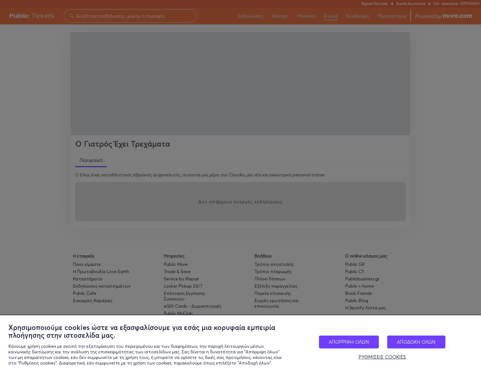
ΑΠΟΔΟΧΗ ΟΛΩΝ (416, 342)
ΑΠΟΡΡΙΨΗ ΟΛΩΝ (349, 342)
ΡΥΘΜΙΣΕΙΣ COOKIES (382, 357)
